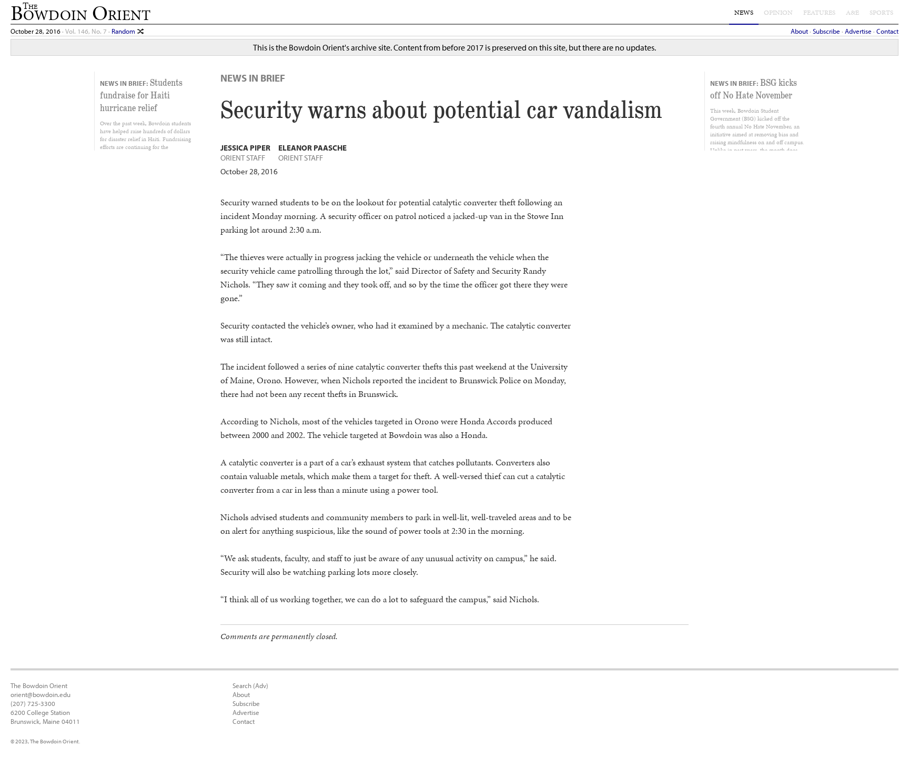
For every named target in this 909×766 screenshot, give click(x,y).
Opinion (778, 12)
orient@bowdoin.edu (40, 694)
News (743, 12)
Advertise (858, 30)
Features (819, 12)
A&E (852, 12)
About (799, 30)
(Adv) (260, 685)
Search (242, 685)
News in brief (252, 78)
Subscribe (826, 30)
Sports (881, 12)
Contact (887, 30)
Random (124, 30)
